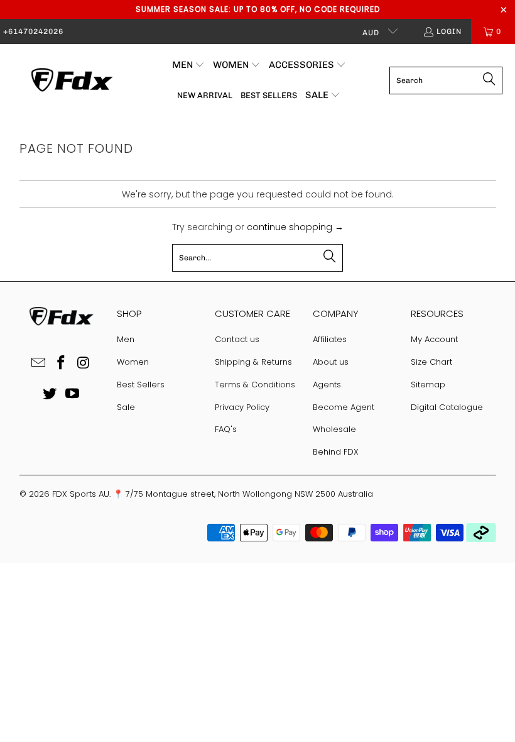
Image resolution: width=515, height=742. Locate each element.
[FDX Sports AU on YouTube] (72, 394)
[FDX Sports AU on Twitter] (50, 394)
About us (331, 362)
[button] (188, 65)
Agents (327, 384)
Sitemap (428, 384)
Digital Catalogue (447, 407)
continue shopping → (295, 227)
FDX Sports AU (80, 494)
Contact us (237, 339)
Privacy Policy (242, 407)
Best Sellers (141, 384)
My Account (434, 339)
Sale (126, 407)
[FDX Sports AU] (71, 80)
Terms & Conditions (255, 384)
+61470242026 (33, 31)
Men (125, 339)
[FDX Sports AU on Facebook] (61, 363)
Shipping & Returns (253, 362)
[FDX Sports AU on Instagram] (83, 363)
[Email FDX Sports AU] (39, 363)
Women (133, 362)
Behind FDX (336, 452)
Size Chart (431, 362)
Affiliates (330, 339)
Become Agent (343, 407)
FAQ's (226, 429)
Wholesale (334, 429)
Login (449, 31)
